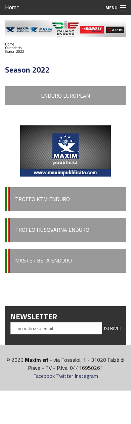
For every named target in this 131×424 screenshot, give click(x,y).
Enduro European (65, 96)
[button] (14, 48)
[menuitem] (14, 44)
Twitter (64, 376)
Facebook (44, 376)
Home (12, 7)
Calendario (13, 47)
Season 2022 (14, 51)
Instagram (86, 376)
